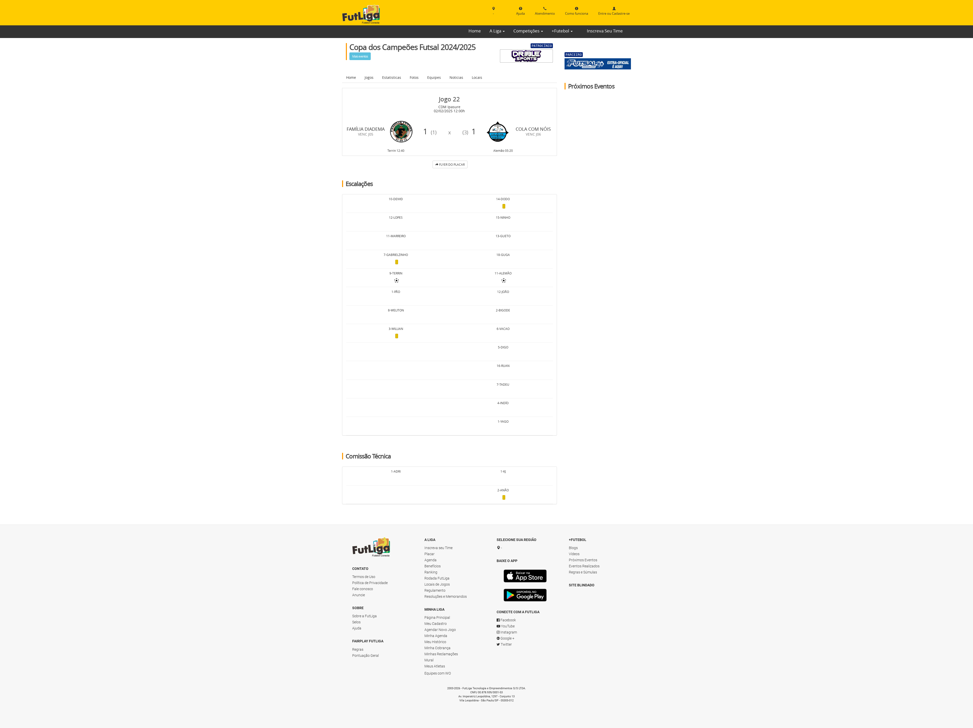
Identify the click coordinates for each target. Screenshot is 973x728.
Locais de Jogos (437, 584)
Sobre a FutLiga (364, 616)
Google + (507, 638)
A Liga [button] (496, 31)
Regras (357, 649)
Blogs (573, 548)
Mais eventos (360, 56)
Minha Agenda (435, 636)
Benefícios (432, 566)
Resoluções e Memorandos (445, 596)
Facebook (508, 620)
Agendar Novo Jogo (440, 630)
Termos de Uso (363, 577)
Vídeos (574, 554)
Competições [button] (526, 31)
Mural (429, 660)
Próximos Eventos (583, 560)
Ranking (430, 572)
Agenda (430, 560)
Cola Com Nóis (533, 129)
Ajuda (356, 628)
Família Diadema (366, 129)
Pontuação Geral (365, 656)
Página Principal (437, 617)
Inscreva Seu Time (605, 31)
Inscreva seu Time (438, 548)
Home (475, 31)
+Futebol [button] (561, 31)
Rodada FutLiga (437, 578)
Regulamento (434, 590)
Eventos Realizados (584, 566)
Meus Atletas (434, 666)
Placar (429, 554)
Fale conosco (362, 589)
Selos (356, 622)
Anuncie (358, 595)
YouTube (507, 626)
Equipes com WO (437, 673)
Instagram (508, 632)
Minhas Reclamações (441, 654)
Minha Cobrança (437, 648)
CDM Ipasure (449, 106)
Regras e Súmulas (583, 572)
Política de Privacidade (370, 583)
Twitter (506, 644)
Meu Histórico (435, 642)
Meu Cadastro (435, 624)
